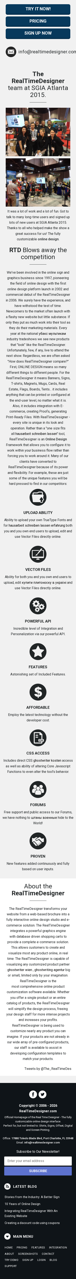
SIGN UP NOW (38, 33)
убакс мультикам (52, 334)
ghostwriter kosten (47, 761)
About (9, 1253)
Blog (53, 1260)
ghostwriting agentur (49, 970)
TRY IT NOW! (38, 8)
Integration (58, 1247)
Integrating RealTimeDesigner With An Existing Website (31, 1213)
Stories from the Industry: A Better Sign (32, 1197)
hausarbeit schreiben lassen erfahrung (37, 525)
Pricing (22, 1247)
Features (38, 1247)
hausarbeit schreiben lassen (36, 434)
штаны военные (44, 818)
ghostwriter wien (19, 970)
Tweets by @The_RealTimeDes (47, 1069)
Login (41, 1260)
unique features (39, 478)
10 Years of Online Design (23, 1204)
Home (9, 1247)
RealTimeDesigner (23, 439)
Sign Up (27, 1260)
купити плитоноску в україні (44, 583)
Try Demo (11, 1260)
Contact (48, 1253)
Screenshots (28, 1253)
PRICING (38, 21)
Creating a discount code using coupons (32, 1223)
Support (11, 1266)
